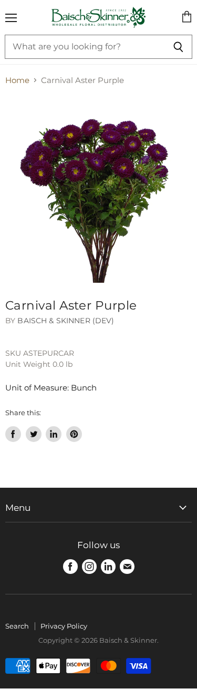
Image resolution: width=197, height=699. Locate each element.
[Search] (178, 47)
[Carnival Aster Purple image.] (98, 189)
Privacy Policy (63, 626)
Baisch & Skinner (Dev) (65, 320)
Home (17, 80)
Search (17, 626)
